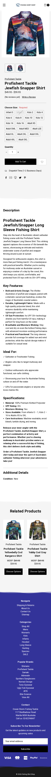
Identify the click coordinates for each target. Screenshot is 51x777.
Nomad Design (25, 682)
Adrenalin (25, 675)
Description (11, 210)
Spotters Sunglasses (25, 678)
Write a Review (29, 97)
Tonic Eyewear (25, 685)
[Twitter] (20, 177)
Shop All (25, 626)
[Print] (15, 177)
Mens (25, 629)
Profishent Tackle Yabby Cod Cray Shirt (37, 552)
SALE (25, 654)
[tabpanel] (37, 547)
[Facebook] (6, 177)
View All (25, 697)
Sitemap (25, 614)
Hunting (25, 648)
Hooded (25, 642)
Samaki (25, 672)
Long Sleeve (25, 645)
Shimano (25, 666)
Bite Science (25, 694)
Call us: (25, 718)
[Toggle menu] (4, 5)
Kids (25, 635)
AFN (25, 691)
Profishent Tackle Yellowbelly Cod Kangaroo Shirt (13, 552)
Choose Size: (16, 107)
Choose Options (13, 571)
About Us (25, 608)
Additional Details (15, 472)
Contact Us (25, 611)
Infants (25, 639)
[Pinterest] (25, 177)
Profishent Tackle (25, 669)
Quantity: (9, 147)
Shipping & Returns (25, 605)
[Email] (10, 177)
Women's (25, 632)
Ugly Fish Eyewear (25, 688)
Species (25, 651)
